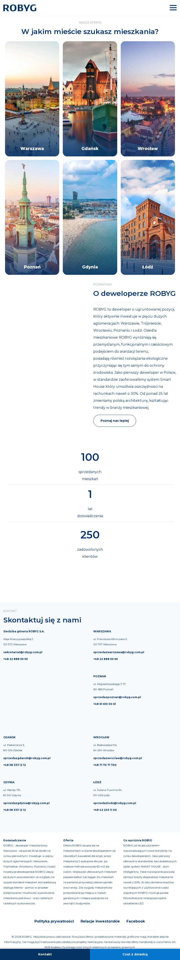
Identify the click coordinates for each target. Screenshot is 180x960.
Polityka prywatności (54, 921)
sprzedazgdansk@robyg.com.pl (26, 758)
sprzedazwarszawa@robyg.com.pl (118, 652)
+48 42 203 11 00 (105, 810)
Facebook (135, 921)
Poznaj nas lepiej (115, 421)
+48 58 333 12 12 (14, 765)
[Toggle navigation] (173, 8)
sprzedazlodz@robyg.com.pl (114, 803)
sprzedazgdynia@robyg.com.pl (26, 803)
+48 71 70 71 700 (105, 765)
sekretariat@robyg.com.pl (22, 652)
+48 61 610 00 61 (104, 704)
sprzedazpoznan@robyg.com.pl (117, 697)
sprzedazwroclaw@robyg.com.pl (117, 758)
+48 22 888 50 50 (15, 659)
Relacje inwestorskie (100, 921)
